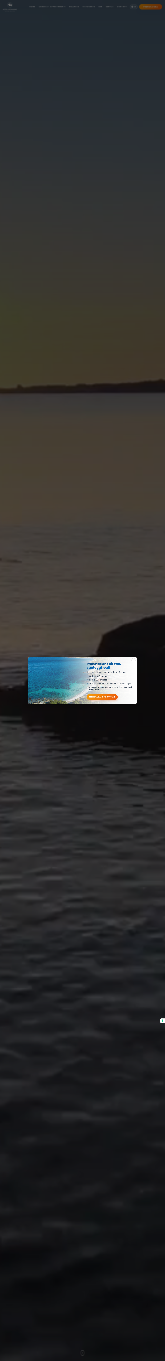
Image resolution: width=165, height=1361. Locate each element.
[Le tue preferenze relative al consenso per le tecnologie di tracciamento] (162, 1020)
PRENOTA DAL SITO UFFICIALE (102, 697)
